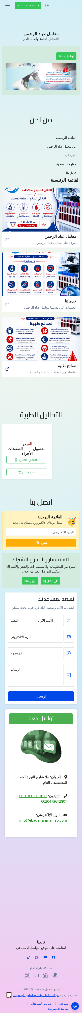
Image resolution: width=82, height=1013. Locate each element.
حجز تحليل (28, 472)
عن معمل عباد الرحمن (61, 146)
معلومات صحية (66, 164)
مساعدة (63, 1003)
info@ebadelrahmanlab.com (43, 820)
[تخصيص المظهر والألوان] (75, 1006)
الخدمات (70, 155)
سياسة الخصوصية (58, 1009)
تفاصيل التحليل (28, 460)
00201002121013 (28, 5)
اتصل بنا (71, 173)
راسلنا (28, 581)
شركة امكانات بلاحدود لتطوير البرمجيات (36, 995)
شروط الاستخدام (41, 1003)
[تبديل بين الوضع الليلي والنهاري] (47, 5)
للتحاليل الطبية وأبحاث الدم (41, 39)
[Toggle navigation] (7, 5)
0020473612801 (54, 801)
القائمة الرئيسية (66, 137)
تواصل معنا (66, 56)
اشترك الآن (41, 543)
